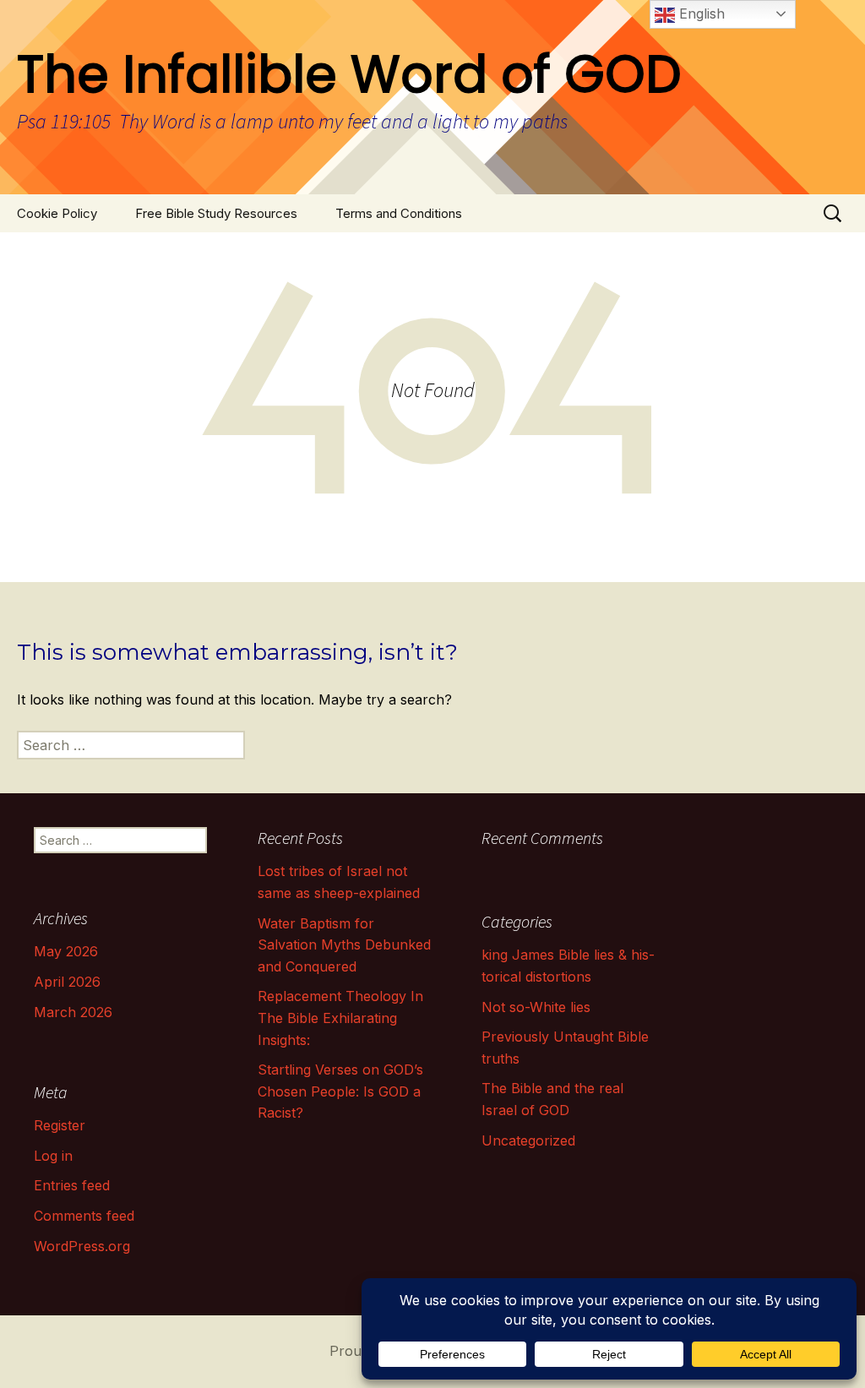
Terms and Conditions (398, 213)
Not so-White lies (535, 1007)
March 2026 (73, 1012)
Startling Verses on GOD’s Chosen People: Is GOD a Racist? (340, 1091)
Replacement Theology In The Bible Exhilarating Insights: (340, 1018)
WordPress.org (82, 1246)
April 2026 (67, 981)
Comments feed (84, 1215)
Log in (53, 1155)
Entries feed (72, 1185)
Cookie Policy (57, 213)
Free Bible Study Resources (216, 213)
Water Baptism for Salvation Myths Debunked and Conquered (344, 945)
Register (59, 1125)
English (700, 13)
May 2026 (66, 951)
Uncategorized (528, 1140)
